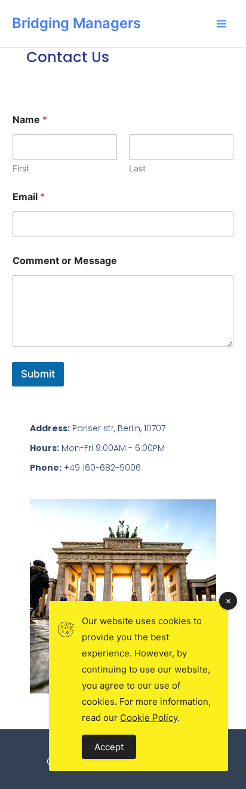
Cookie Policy (148, 717)
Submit (38, 374)
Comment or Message (65, 260)
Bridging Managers (76, 23)
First (21, 168)
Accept (109, 747)
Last (137, 168)
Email (29, 196)
